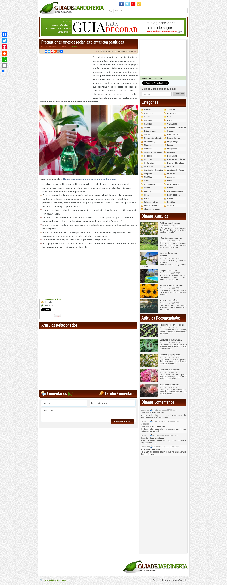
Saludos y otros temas (151, 203)
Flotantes (148, 145)
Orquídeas (171, 177)
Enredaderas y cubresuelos (173, 139)
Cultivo (147, 135)
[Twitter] (4, 41)
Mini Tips (148, 177)
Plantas (147, 191)
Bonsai (147, 117)
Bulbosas (148, 120)
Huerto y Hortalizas (175, 163)
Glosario (171, 152)
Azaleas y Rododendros (150, 114)
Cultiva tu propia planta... (170, 223)
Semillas (171, 202)
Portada (65, 22)
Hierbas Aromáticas (176, 159)
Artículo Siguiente (125, 51)
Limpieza (148, 174)
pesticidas (49, 305)
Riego (146, 198)
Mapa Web (177, 580)
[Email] (4, 65)
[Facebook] (4, 34)
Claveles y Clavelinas (176, 127)
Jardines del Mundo (175, 170)
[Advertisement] (65, 76)
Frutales (170, 145)
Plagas (170, 188)
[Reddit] (4, 53)
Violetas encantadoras (169, 385)
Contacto (166, 580)
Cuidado (48, 302)
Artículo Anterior (105, 51)
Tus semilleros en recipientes (172, 325)
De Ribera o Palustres (172, 136)
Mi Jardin (171, 174)
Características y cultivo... (152, 438)
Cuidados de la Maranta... (171, 340)
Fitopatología (173, 142)
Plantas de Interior (175, 191)
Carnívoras (172, 124)
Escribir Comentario (120, 393)
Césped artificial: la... (169, 271)
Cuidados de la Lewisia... (170, 370)
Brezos (170, 117)
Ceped (147, 127)
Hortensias (149, 163)
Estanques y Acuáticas (149, 143)
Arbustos (171, 110)
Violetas (170, 206)
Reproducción (173, 195)
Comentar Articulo (122, 421)
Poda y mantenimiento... (151, 449)
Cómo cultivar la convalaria (153, 427)
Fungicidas (172, 149)
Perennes (148, 188)
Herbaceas (172, 156)
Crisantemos (150, 131)
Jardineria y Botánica (153, 170)
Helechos (148, 156)
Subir (187, 580)
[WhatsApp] (4, 59)
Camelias (148, 124)
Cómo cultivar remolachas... (153, 413)
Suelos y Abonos (151, 206)
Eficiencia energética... (170, 300)
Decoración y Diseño (153, 138)
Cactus (170, 120)
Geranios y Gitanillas (153, 152)
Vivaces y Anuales (152, 209)
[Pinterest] (4, 47)
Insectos (171, 166)
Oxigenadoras (150, 184)
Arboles (147, 110)
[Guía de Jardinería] (71, 8)
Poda (146, 195)
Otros (146, 181)
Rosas (170, 198)
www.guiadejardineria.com (56, 580)
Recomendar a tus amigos (57, 28)
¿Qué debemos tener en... (171, 238)
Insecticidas (149, 166)
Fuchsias (148, 149)
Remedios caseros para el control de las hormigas (89, 179)
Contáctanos (63, 32)
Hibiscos (148, 159)
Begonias (171, 113)
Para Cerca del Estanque (173, 185)
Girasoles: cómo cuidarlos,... (172, 285)
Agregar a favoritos (60, 25)
